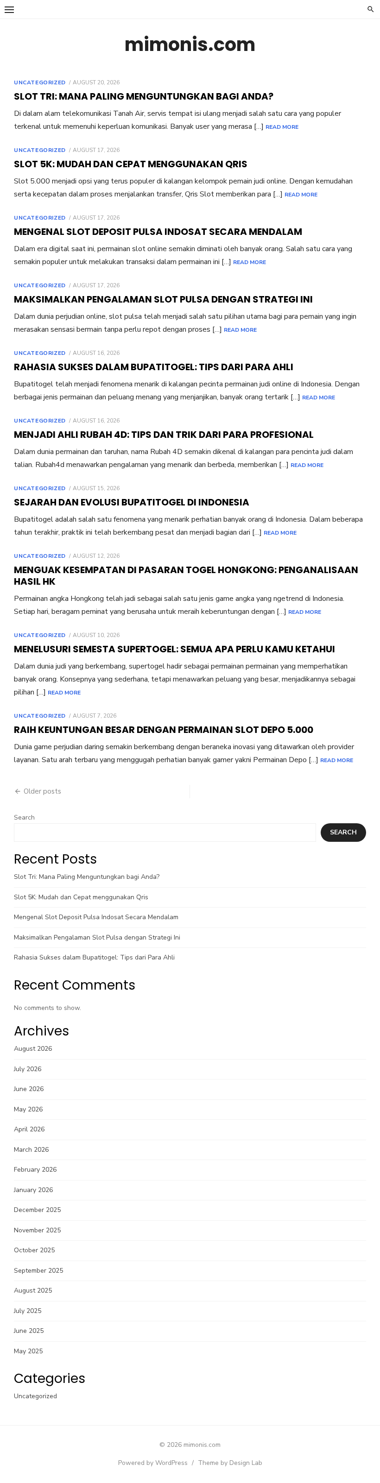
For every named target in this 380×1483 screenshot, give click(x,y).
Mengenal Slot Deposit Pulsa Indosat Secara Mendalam (158, 231)
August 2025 (33, 1290)
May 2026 (28, 1109)
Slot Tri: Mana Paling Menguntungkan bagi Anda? (143, 96)
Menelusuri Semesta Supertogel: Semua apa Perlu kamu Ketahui (174, 649)
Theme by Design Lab (230, 1462)
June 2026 (29, 1089)
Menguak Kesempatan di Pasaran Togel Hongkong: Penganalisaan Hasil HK (186, 575)
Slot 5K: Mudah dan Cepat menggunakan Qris (130, 164)
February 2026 (35, 1169)
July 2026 (27, 1069)
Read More (282, 127)
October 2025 (34, 1250)
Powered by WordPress (153, 1462)
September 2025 (38, 1270)
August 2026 (33, 1048)
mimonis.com (190, 44)
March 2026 (31, 1149)
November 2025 (37, 1230)
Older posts (42, 791)
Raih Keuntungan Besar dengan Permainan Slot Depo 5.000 (163, 729)
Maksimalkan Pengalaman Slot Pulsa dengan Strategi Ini (163, 299)
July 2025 (27, 1310)
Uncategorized (40, 82)
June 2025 (29, 1330)
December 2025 (37, 1209)
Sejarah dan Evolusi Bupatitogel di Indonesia (131, 502)
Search (24, 817)
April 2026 (29, 1129)
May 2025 (28, 1351)
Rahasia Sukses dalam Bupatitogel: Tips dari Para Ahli (153, 366)
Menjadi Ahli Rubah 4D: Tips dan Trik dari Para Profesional (164, 434)
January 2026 (33, 1190)
